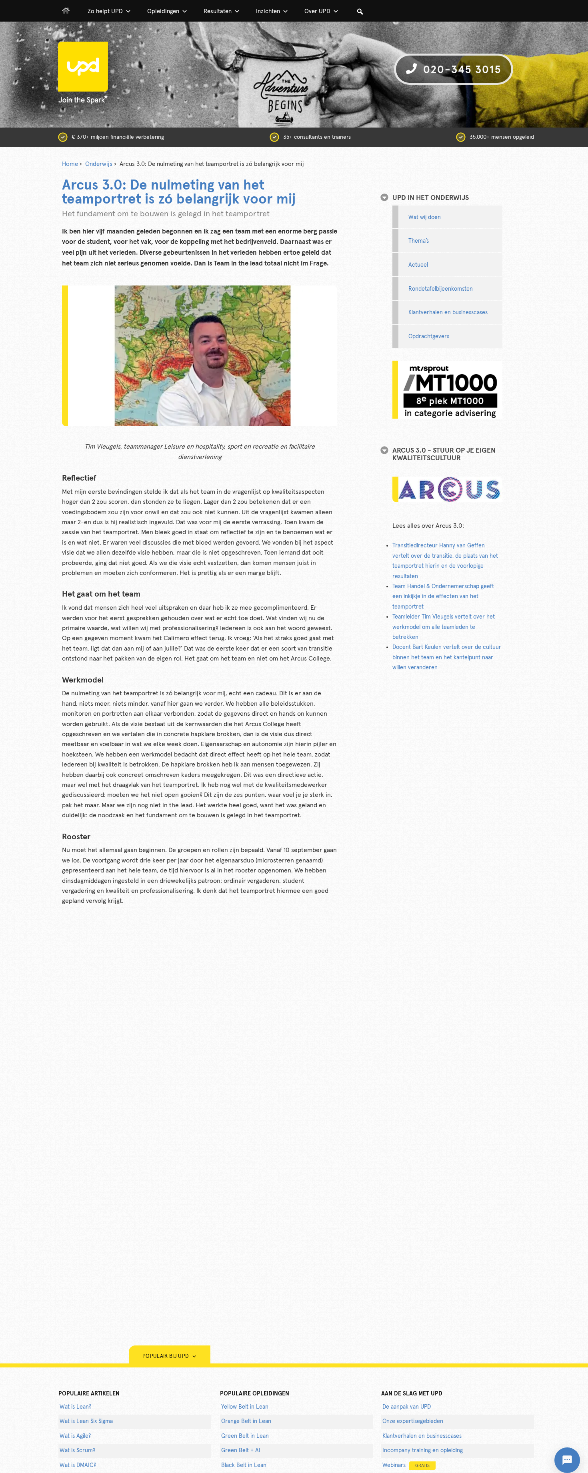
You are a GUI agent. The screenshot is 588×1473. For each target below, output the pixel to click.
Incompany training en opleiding (422, 1450)
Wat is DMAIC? (78, 1465)
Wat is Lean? (75, 1407)
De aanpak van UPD (406, 1407)
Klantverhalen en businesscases (448, 312)
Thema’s (418, 241)
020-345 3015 (460, 70)
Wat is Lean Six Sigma (86, 1421)
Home (70, 164)
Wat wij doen (424, 217)
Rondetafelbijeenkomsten (440, 289)
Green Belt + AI (240, 1450)
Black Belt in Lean (243, 1465)
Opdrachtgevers (428, 336)
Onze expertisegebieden (412, 1421)
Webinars (406, 1465)
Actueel (418, 265)
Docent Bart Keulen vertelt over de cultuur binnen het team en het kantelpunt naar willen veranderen (446, 658)
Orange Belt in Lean (246, 1421)
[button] (360, 11)
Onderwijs (98, 164)
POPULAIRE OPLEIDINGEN (254, 1394)
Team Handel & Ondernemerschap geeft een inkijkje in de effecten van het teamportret (443, 597)
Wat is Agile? (75, 1436)
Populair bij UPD (167, 1356)
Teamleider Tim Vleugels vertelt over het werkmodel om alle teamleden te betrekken (443, 627)
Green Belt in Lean (245, 1436)
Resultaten (218, 11)
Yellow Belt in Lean (244, 1407)
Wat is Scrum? (77, 1450)
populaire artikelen (89, 1394)
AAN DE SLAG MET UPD (411, 1394)
